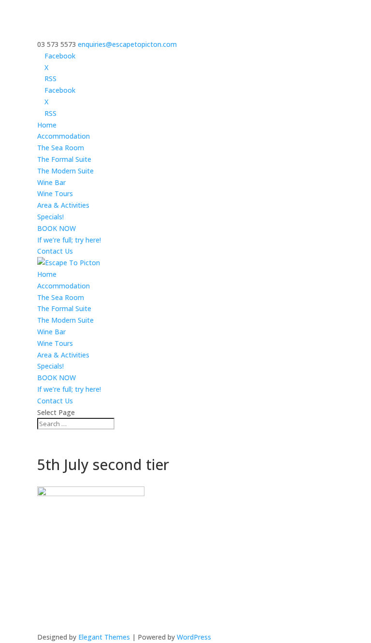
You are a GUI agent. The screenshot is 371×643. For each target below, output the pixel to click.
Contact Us (55, 251)
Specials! (50, 216)
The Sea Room (60, 147)
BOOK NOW (56, 228)
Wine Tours (55, 193)
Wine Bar (51, 182)
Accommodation (63, 136)
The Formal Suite (64, 159)
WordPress (194, 637)
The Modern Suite (65, 170)
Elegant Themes (104, 637)
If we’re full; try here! (69, 239)
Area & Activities (63, 205)
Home (47, 124)
